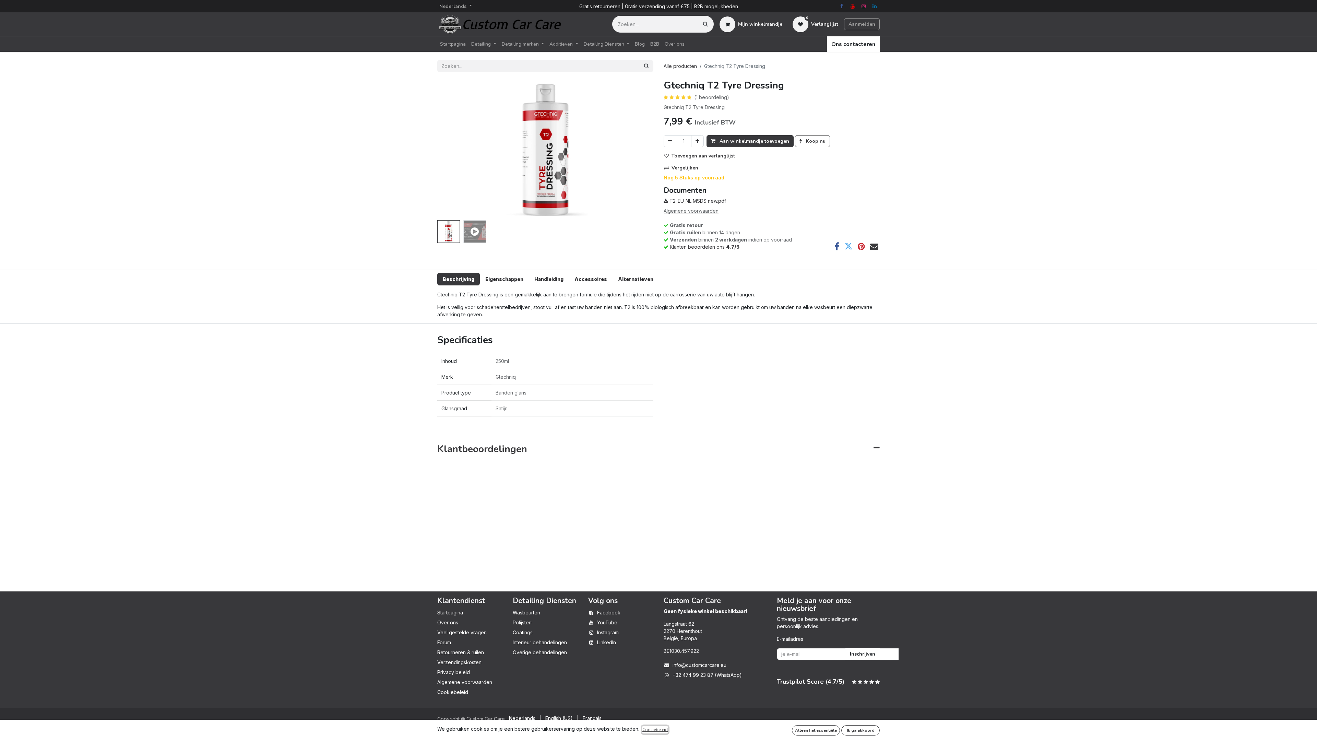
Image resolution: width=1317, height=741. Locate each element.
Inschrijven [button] (862, 654)
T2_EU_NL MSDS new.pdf (697, 201)
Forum (444, 642)
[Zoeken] (705, 24)
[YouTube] (852, 6)
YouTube (607, 622)
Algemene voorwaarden (464, 682)
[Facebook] (841, 6)
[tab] (458, 279)
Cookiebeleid (452, 692)
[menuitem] (452, 44)
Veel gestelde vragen (462, 632)
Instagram (608, 632)
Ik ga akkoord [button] (861, 730)
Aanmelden (862, 24)
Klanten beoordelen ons (704, 247)
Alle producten (680, 66)
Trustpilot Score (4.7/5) (810, 682)
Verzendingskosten (459, 662)
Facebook (608, 612)
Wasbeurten (526, 612)
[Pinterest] (861, 246)
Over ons (447, 622)
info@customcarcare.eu (699, 665)
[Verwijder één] (670, 141)
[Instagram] (863, 6)
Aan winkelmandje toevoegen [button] (753, 141)
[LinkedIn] (874, 6)
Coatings (523, 632)
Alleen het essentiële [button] (816, 730)
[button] (453, 149)
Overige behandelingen (540, 652)
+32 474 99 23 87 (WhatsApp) (707, 675)
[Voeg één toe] (697, 141)
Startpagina (450, 612)
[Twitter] (848, 246)
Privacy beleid (453, 672)
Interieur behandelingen (540, 642)
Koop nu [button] (815, 141)
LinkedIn (606, 642)
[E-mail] (874, 246)
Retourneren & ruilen (460, 652)
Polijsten (522, 622)
